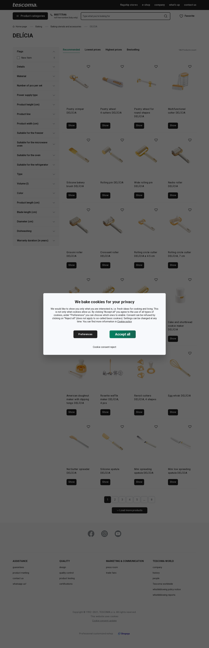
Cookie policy (124, 321)
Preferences (85, 334)
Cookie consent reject (104, 347)
